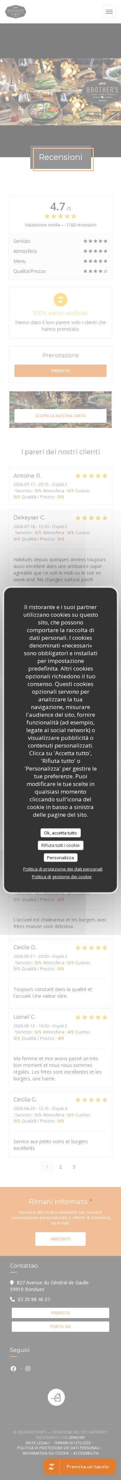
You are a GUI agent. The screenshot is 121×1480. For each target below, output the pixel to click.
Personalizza (60, 857)
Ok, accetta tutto (60, 832)
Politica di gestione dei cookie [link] (62, 877)
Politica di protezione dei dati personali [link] (63, 869)
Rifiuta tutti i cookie (60, 845)
